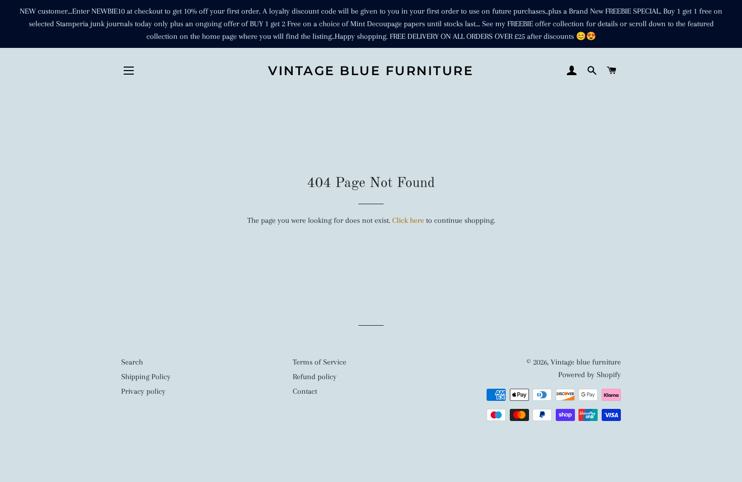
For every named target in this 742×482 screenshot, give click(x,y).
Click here (408, 220)
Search (132, 362)
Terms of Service (319, 362)
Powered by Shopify (589, 374)
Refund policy (315, 376)
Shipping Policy (146, 376)
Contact (305, 391)
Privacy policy (143, 391)
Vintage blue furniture (370, 70)
